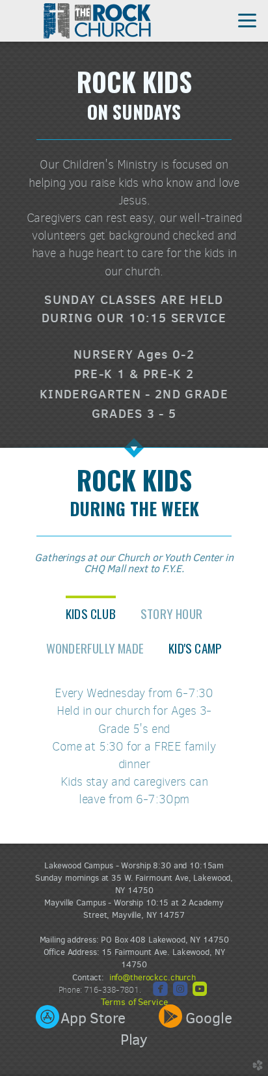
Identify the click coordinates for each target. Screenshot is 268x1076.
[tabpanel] (134, 752)
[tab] (91, 612)
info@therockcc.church (152, 977)
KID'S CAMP (195, 648)
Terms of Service (134, 1002)
